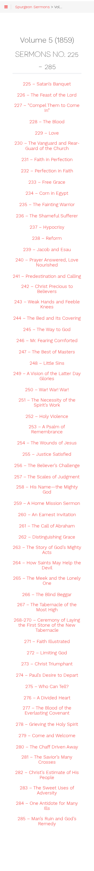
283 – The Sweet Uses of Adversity (47, 790)
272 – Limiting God (47, 653)
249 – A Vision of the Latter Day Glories (47, 376)
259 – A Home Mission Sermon (47, 503)
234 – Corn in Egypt (47, 193)
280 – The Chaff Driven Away (47, 747)
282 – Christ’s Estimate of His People (47, 775)
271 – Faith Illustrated (47, 641)
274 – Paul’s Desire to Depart (47, 675)
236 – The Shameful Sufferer (47, 216)
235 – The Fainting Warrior (47, 204)
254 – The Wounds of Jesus (47, 443)
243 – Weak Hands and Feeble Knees (47, 304)
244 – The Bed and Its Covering (47, 318)
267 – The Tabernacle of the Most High (47, 607)
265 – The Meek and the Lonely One (47, 581)
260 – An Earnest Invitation (47, 514)
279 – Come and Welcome (47, 735)
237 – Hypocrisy (47, 227)
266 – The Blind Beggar (47, 594)
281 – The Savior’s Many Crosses (46, 759)
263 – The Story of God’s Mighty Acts (47, 550)
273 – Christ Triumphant (47, 664)
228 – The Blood (47, 121)
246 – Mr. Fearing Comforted (47, 340)
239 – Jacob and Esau (47, 249)
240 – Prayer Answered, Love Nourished (46, 262)
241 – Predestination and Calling (47, 276)
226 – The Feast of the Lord (47, 95)
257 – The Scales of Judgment (47, 477)
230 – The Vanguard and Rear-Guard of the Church (47, 146)
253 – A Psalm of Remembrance (47, 429)
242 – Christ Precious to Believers (47, 289)
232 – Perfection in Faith (47, 171)
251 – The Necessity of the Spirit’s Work (47, 402)
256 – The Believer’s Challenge (47, 465)
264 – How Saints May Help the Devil (47, 565)
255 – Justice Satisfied (46, 454)
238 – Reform (47, 238)
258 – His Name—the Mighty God (47, 489)
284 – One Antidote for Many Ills (47, 806)
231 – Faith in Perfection (47, 159)
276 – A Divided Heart (47, 698)
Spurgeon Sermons (32, 7)
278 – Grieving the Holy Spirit (47, 724)
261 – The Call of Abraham (47, 526)
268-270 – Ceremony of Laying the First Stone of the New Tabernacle (47, 625)
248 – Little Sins (47, 363)
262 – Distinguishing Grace (47, 537)
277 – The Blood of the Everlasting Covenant (47, 710)
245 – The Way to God (47, 329)
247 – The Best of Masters (47, 352)
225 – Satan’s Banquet (47, 84)
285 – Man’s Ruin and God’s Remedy (47, 821)
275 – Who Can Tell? (47, 686)
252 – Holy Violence (47, 416)
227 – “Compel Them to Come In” (47, 108)
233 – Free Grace (46, 182)
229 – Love (47, 133)
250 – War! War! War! (47, 389)
